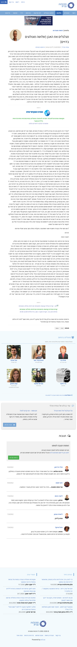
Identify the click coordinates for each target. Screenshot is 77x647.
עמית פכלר (65, 47)
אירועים (7, 13)
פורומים (28, 13)
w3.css (43, 639)
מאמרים (66, 13)
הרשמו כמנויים (40, 47)
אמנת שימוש (39, 635)
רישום (17, 2)
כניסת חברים (14, 457)
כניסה (23, 2)
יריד (21, 13)
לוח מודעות (37, 13)
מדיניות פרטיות (29, 635)
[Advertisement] (38, 552)
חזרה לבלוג (8, 425)
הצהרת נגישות (49, 635)
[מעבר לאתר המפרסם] (38, 21)
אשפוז (57, 328)
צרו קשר (11, 2)
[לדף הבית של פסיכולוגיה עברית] (66, 5)
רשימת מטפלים (49, 13)
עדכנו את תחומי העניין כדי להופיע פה (58, 395)
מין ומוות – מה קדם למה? (28, 410)
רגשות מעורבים (58, 30)
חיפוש (3, 2)
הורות (62, 328)
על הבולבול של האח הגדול (63, 410)
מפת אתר (19, 635)
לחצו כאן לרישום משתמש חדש (59, 453)
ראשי (73, 13)
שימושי (15, 13)
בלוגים (59, 13)
